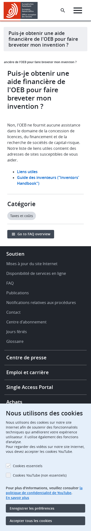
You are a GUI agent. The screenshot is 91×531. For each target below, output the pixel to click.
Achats (14, 402)
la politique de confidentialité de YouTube (44, 490)
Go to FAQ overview (33, 234)
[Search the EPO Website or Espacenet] (62, 10)
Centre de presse (26, 357)
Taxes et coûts (21, 215)
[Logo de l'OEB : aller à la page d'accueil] (22, 10)
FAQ (10, 283)
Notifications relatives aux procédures (41, 302)
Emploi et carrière (27, 372)
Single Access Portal (29, 387)
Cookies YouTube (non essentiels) (39, 475)
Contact (13, 312)
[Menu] (77, 10)
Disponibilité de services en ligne (36, 273)
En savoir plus (17, 497)
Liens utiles (27, 171)
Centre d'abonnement (26, 322)
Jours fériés (16, 331)
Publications (17, 292)
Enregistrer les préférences (32, 508)
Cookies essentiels (27, 466)
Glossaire (15, 341)
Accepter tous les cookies (31, 520)
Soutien (15, 254)
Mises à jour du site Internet (32, 263)
